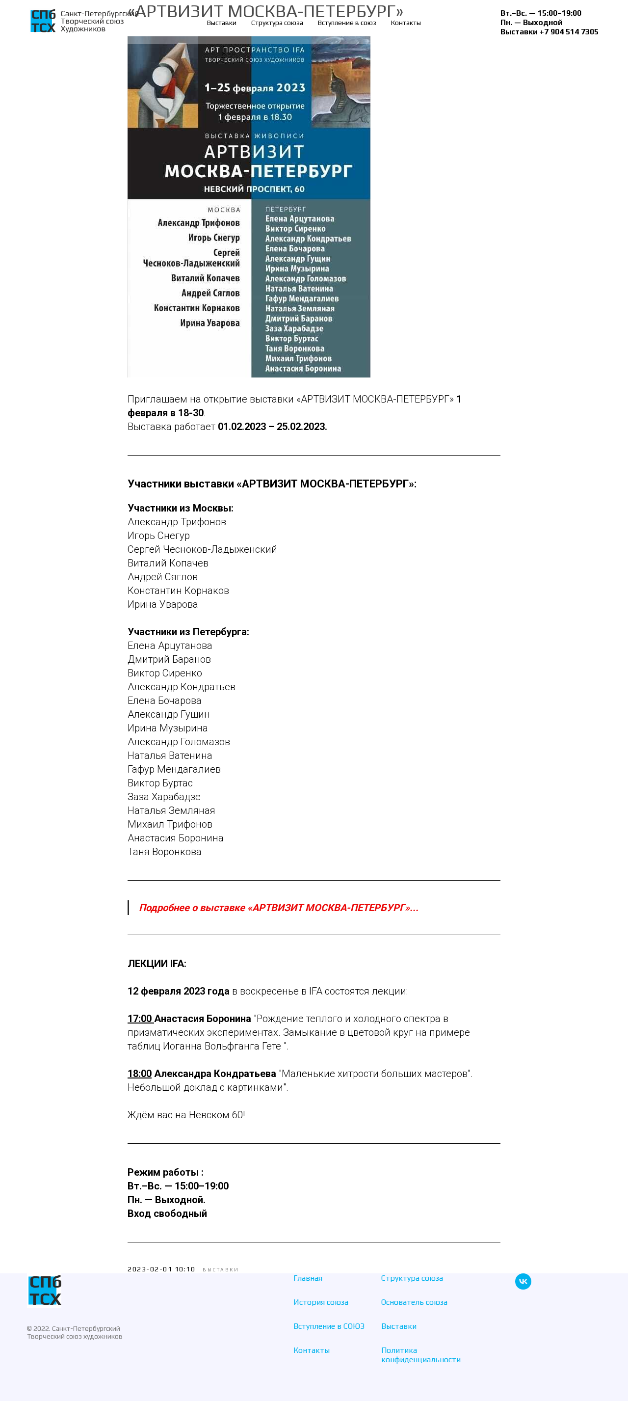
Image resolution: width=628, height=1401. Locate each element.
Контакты (406, 23)
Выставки (221, 23)
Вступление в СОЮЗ (329, 1326)
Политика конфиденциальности (421, 1355)
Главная (307, 1278)
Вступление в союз (347, 23)
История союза (320, 1302)
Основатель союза (414, 1302)
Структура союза (277, 23)
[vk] (523, 1287)
